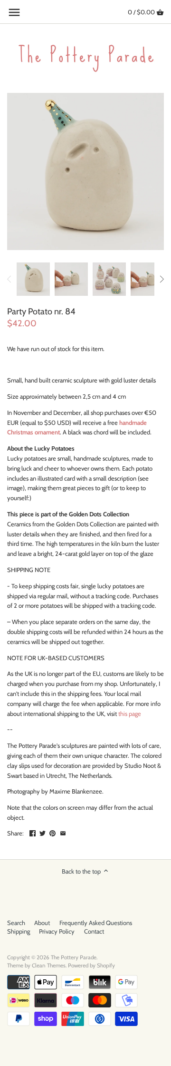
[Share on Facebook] (32, 832)
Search (16, 922)
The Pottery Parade (73, 957)
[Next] (161, 279)
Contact (94, 931)
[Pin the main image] (52, 832)
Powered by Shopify (91, 965)
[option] (33, 279)
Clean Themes (49, 965)
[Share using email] (63, 832)
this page (129, 713)
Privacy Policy (57, 931)
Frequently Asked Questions (95, 922)
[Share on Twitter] (42, 832)
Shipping (18, 931)
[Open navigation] (14, 12)
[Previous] (9, 279)
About (42, 922)
